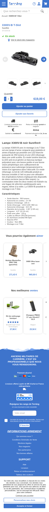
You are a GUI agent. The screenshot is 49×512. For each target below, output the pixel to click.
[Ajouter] (11, 99)
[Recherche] (42, 11)
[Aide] (34, 3)
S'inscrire (24, 425)
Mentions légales (24, 443)
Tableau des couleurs (24, 475)
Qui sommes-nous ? (24, 436)
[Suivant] (45, 83)
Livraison (24, 468)
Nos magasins (24, 446)
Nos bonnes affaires (25, 453)
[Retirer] (5, 99)
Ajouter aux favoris (24, 114)
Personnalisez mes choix (24, 500)
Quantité (8, 94)
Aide (24, 465)
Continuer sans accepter (24, 496)
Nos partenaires (24, 450)
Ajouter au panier (24, 106)
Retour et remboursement (24, 471)
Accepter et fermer (24, 506)
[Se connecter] (38, 3)
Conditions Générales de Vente (24, 440)
